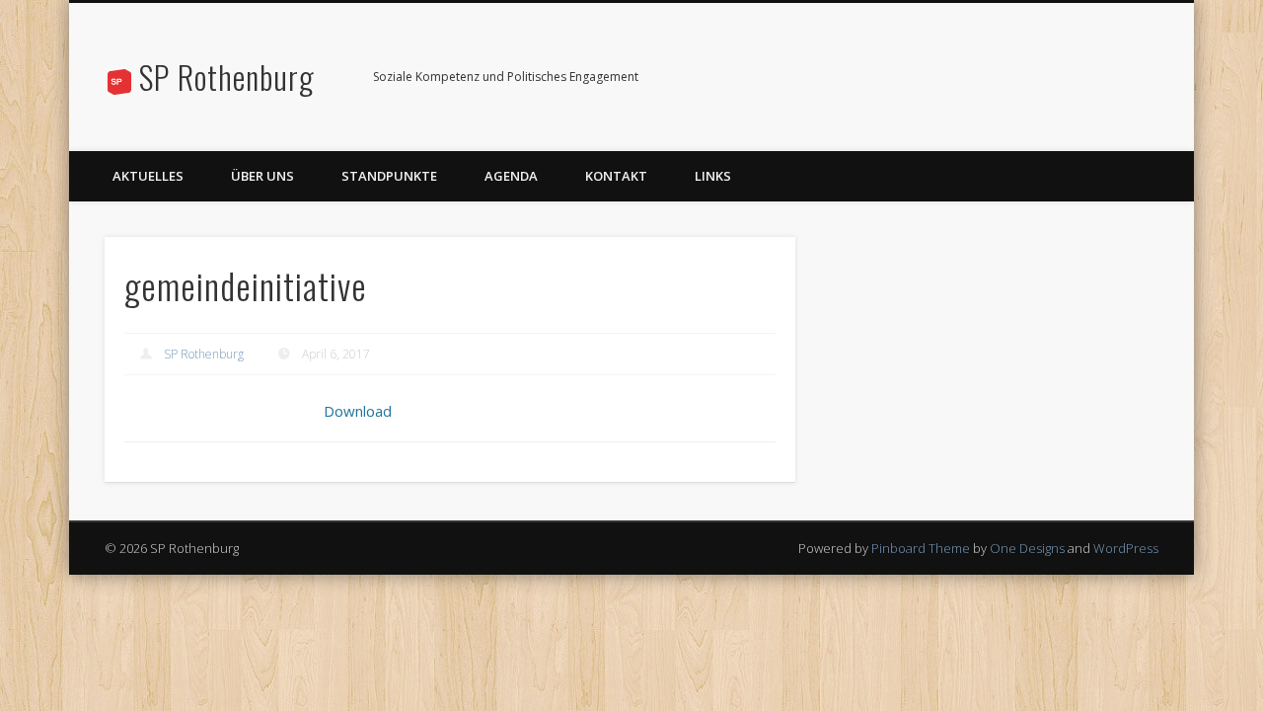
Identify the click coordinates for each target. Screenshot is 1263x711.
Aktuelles (148, 176)
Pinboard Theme (920, 548)
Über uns (262, 176)
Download (358, 411)
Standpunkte (389, 176)
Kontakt (616, 176)
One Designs (1027, 548)
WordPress (1125, 548)
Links (713, 176)
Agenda (511, 176)
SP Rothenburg (227, 76)
